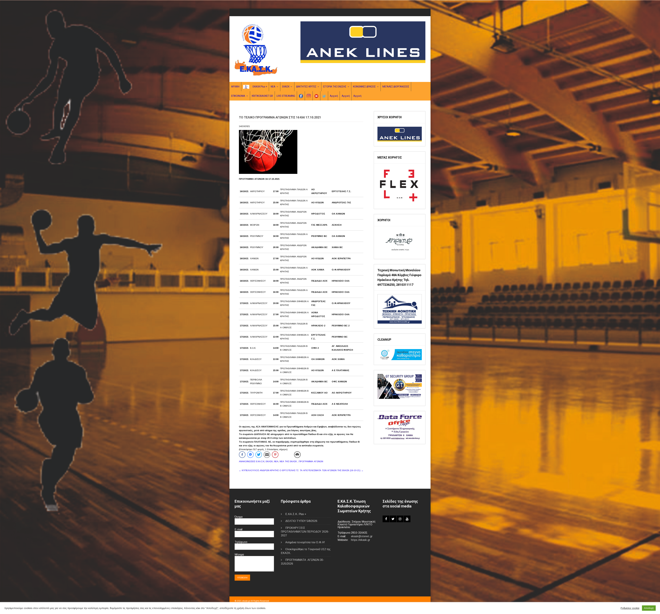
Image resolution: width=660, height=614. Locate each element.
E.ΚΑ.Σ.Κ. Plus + (295, 514)
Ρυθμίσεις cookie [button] (630, 608)
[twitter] (393, 519)
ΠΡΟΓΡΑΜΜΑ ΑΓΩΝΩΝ (311, 461)
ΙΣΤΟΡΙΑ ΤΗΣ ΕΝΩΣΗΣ (334, 86)
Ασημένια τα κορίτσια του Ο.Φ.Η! (305, 542)
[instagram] (400, 519)
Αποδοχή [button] (649, 608)
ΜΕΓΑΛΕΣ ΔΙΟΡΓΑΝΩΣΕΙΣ (395, 86)
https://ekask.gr (360, 539)
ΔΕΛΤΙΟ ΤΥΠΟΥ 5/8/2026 (301, 520)
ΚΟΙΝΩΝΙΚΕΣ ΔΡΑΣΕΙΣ (364, 86)
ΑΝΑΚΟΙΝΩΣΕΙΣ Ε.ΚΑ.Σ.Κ (252, 461)
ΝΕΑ (273, 86)
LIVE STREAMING (286, 96)
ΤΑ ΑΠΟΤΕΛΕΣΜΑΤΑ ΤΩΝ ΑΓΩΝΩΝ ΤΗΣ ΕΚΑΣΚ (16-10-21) (331, 470)
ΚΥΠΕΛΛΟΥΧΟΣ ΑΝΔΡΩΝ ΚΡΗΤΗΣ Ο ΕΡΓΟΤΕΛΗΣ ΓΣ (269, 470)
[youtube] (407, 519)
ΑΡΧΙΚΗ (235, 86)
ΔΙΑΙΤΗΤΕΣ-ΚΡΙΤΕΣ (306, 86)
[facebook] (386, 519)
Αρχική (334, 96)
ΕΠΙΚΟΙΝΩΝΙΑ (238, 96)
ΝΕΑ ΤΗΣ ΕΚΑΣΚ (288, 461)
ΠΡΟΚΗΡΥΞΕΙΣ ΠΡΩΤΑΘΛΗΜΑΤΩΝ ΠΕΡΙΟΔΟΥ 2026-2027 (305, 531)
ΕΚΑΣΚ (285, 86)
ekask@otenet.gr (361, 536)
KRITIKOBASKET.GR (262, 96)
